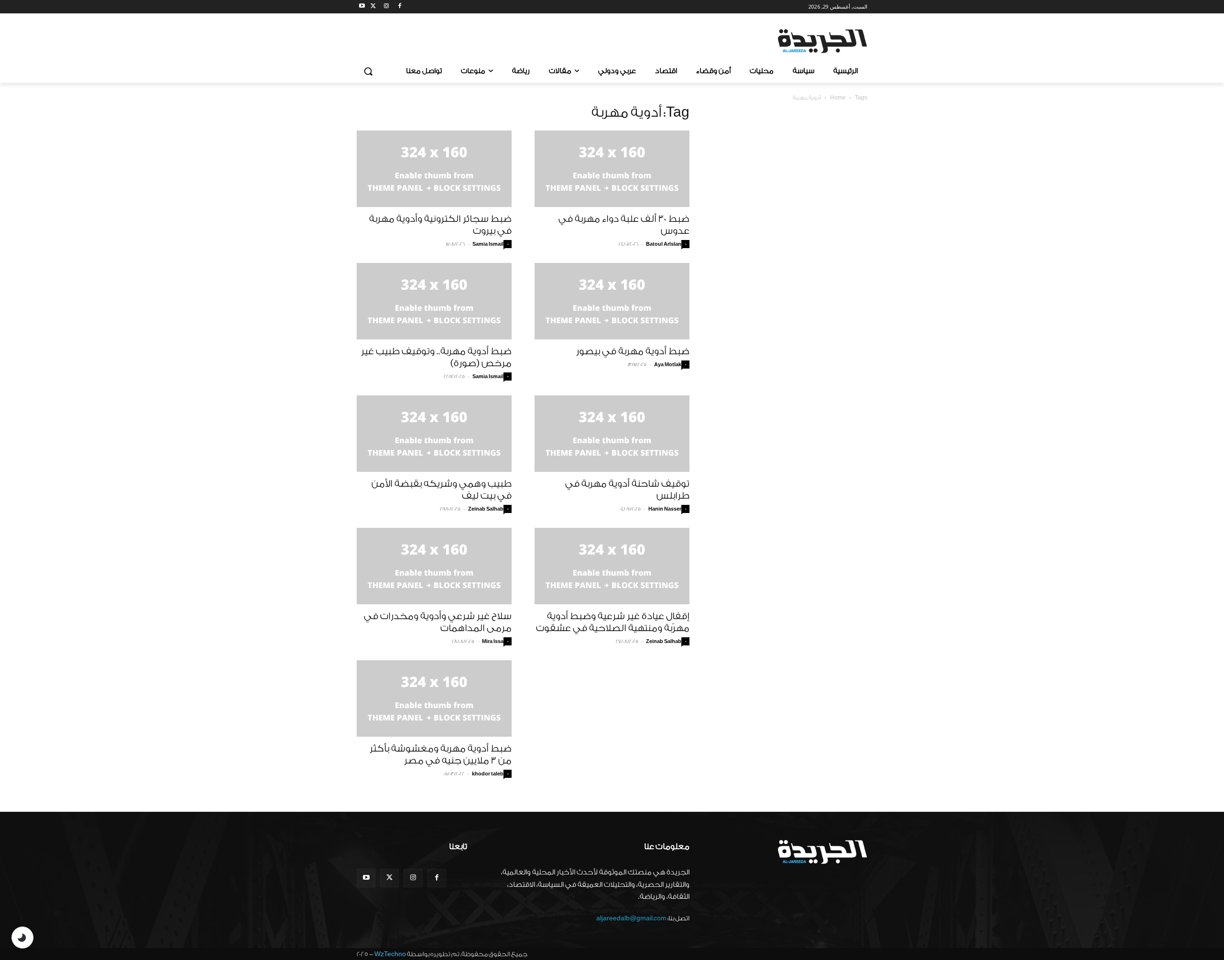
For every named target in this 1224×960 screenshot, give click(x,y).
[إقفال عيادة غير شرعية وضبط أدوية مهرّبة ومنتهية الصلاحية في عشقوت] (612, 566)
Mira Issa (492, 641)
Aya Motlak (667, 365)
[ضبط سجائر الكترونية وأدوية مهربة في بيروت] (434, 169)
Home (838, 98)
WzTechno (390, 954)
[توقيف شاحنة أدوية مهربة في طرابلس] (612, 433)
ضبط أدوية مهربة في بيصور (632, 351)
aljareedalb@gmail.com (631, 918)
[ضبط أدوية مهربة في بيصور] (612, 301)
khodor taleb (487, 774)
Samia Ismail (487, 244)
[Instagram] (386, 6)
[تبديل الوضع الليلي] (22, 938)
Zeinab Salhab (485, 509)
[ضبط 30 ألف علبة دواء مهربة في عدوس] (612, 169)
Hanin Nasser (664, 509)
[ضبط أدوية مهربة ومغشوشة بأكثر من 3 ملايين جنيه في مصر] (434, 698)
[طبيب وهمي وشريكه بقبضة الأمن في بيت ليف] (434, 433)
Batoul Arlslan (663, 244)
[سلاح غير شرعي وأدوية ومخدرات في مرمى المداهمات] (434, 566)
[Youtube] (362, 6)
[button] (368, 71)
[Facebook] (399, 6)
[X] (373, 6)
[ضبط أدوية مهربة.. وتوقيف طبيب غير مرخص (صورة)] (434, 301)
